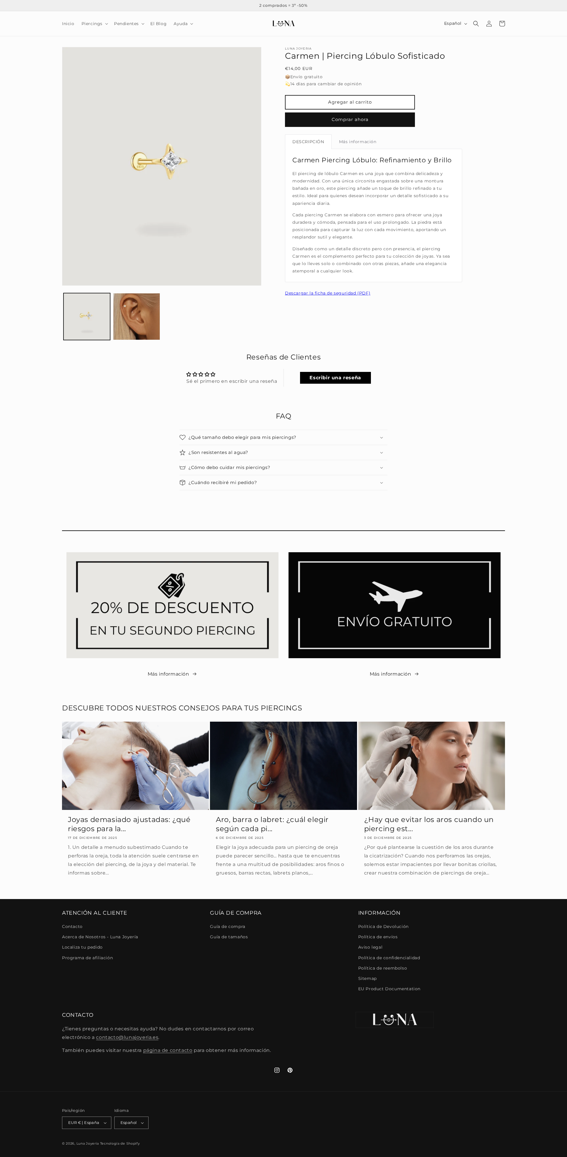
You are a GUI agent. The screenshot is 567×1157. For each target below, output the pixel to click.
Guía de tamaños (229, 936)
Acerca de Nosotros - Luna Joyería (100, 936)
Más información (168, 674)
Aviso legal (370, 947)
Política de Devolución (383, 926)
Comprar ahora (350, 119)
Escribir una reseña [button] (335, 377)
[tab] (308, 141)
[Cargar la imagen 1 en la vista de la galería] (86, 316)
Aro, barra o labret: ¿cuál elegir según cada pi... (272, 824)
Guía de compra (227, 926)
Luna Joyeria (87, 1143)
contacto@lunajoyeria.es (127, 1037)
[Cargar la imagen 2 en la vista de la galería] (136, 316)
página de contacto (168, 1050)
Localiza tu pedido (82, 947)
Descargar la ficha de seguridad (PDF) (327, 293)
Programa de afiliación (87, 957)
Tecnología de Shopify (120, 1143)
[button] (94, 23)
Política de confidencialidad (389, 957)
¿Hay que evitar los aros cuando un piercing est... (429, 824)
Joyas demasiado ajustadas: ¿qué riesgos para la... (129, 824)
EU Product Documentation (389, 988)
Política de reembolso (382, 968)
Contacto (72, 926)
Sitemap (367, 978)
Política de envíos (378, 936)
